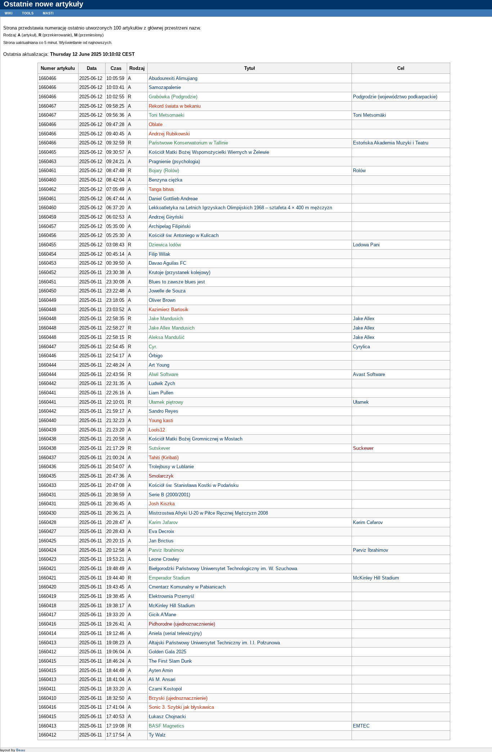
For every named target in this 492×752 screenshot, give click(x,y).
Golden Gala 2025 (167, 651)
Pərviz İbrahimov (370, 550)
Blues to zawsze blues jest (177, 282)
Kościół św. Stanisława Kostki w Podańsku (193, 485)
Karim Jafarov (163, 522)
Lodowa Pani (366, 244)
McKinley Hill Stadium (376, 578)
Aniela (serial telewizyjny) (175, 633)
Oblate (155, 124)
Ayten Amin (161, 670)
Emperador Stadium (169, 578)
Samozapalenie (165, 87)
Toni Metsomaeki (166, 115)
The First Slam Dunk (170, 661)
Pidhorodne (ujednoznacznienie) (182, 624)
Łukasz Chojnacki (167, 716)
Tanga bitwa (161, 189)
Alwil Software (163, 374)
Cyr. (153, 346)
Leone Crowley (164, 559)
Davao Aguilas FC (167, 263)
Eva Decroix (161, 531)
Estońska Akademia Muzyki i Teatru (390, 143)
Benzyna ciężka (165, 180)
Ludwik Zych (162, 383)
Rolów (359, 170)
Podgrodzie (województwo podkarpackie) (395, 96)
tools (27, 12)
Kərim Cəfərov (368, 522)
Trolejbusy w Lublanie (171, 466)
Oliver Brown (162, 300)
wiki (9, 12)
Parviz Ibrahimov (166, 550)
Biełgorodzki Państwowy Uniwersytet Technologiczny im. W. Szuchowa (223, 568)
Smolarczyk (161, 476)
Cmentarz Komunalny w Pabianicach (187, 587)
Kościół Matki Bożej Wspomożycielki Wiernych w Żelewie (209, 152)
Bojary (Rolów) (164, 170)
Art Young (159, 365)
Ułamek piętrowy (166, 402)
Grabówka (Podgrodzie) (173, 96)
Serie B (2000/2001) (169, 494)
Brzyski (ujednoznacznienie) (178, 698)
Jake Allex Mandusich (171, 328)
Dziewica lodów (165, 244)
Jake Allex (364, 318)
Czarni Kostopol (165, 688)
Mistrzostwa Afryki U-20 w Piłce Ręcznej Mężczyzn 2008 (208, 513)
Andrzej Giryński (166, 217)
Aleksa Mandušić (167, 337)
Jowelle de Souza (167, 291)
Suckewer (363, 448)
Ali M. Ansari (162, 679)
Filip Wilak (159, 254)
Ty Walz (157, 735)
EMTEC (361, 726)
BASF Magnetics (166, 726)
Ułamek (361, 402)
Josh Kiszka (162, 503)
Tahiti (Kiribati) (164, 457)
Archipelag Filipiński (170, 226)
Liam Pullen (161, 392)
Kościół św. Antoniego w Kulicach (184, 235)
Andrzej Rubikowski (169, 133)
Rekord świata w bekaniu (175, 106)
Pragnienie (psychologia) (174, 161)
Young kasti (161, 420)
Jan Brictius (161, 540)
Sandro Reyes (163, 411)
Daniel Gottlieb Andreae (173, 198)
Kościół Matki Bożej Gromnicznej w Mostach (195, 439)
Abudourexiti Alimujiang (173, 78)
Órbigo (155, 355)
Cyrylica (361, 346)
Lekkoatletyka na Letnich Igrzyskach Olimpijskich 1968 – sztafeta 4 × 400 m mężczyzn (240, 207)
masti (48, 12)
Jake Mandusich (166, 318)
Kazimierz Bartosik (168, 309)
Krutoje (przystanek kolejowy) (179, 272)
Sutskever (159, 448)
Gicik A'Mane (162, 614)
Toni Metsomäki (369, 115)
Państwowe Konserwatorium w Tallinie (188, 143)
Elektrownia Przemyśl (171, 596)
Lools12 (157, 430)
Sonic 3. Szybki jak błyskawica (181, 707)
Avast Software (369, 374)
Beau (20, 750)
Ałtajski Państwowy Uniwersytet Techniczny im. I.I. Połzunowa (214, 642)
